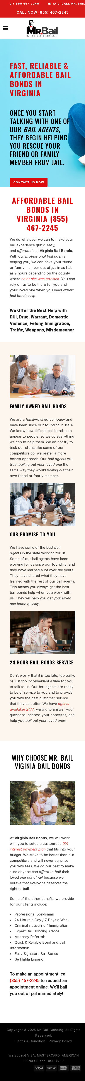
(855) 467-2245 (24, 980)
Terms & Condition (30, 1041)
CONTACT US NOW (28, 182)
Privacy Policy (60, 1041)
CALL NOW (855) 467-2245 (43, 12)
